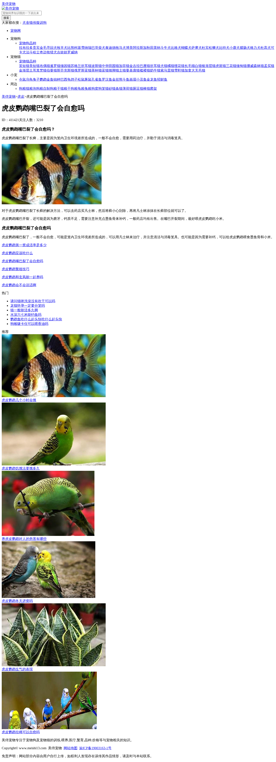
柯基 (77, 48)
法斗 (29, 52)
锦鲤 (56, 79)
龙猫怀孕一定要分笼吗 (27, 305)
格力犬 (255, 48)
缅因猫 (65, 66)
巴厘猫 (145, 66)
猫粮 (29, 88)
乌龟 (29, 79)
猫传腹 (34, 22)
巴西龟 (65, 79)
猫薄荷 (124, 88)
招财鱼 (162, 79)
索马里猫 (167, 70)
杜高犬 (265, 48)
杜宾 (205, 48)
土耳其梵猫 (38, 70)
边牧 (46, 52)
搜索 (6, 17)
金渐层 (24, 70)
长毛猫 (190, 66)
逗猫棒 (141, 88)
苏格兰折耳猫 (81, 66)
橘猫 (170, 66)
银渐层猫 (209, 66)
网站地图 (70, 748)
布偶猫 (45, 66)
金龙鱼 (152, 79)
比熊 (70, 48)
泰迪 (108, 48)
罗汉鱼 (107, 79)
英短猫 (24, 66)
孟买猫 (269, 66)
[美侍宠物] (10, 8)
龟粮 (81, 88)
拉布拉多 (26, 48)
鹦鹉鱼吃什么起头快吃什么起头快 (36, 319)
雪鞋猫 (179, 70)
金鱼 (50, 79)
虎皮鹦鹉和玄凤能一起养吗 (22, 277)
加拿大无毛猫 (195, 70)
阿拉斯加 (140, 48)
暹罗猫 (55, 66)
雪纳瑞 (86, 48)
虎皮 (20, 96)
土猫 (122, 70)
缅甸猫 (241, 66)
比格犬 (176, 48)
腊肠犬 (245, 48)
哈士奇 (38, 52)
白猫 (198, 66)
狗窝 (94, 88)
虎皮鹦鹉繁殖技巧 (15, 269)
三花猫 (231, 66)
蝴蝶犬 (186, 48)
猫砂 (108, 88)
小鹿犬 (234, 48)
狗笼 (101, 88)
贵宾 (36, 48)
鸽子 (74, 79)
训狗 (43, 22)
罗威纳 (72, 52)
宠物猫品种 (27, 61)
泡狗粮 (38, 88)
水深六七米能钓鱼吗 (25, 314)
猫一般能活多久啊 (24, 310)
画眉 (132, 79)
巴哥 (94, 48)
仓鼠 (22, 79)
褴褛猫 (145, 70)
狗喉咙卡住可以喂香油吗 (29, 324)
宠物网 (15, 30)
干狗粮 (72, 88)
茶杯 (157, 48)
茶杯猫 (96, 70)
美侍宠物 (9, 4)
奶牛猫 (155, 70)
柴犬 (101, 48)
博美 (129, 48)
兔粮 (88, 88)
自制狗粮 (50, 88)
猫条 (115, 88)
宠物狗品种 (27, 43)
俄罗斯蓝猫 (82, 70)
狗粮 (22, 88)
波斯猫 (96, 66)
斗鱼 (125, 79)
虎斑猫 (221, 66)
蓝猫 (105, 70)
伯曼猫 (52, 70)
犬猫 (163, 66)
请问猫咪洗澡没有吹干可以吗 (32, 301)
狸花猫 (179, 66)
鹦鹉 (43, 79)
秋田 (150, 48)
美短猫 (34, 66)
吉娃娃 (62, 52)
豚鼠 (88, 79)
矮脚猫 (114, 70)
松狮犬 (214, 48)
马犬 (122, 48)
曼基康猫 (133, 70)
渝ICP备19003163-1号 (95, 748)
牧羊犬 (62, 48)
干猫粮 (62, 88)
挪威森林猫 (255, 66)
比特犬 (224, 48)
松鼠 (81, 79)
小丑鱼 (141, 79)
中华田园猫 (110, 66)
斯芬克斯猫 (65, 70)
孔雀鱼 (96, 79)
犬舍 (25, 22)
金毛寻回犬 (48, 48)
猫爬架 (152, 88)
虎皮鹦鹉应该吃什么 (17, 253)
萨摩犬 (196, 48)
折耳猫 (155, 66)
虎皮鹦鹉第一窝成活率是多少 (24, 245)
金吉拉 (134, 66)
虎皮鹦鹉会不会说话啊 (19, 285)
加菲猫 (124, 66)
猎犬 (53, 52)
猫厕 (132, 88)
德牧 (115, 48)
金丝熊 (117, 79)
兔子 (36, 79)
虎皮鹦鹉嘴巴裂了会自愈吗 (22, 261)
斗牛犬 (165, 48)
